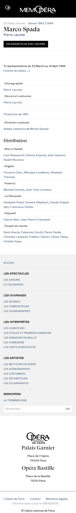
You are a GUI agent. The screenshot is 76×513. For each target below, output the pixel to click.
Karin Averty (12, 232)
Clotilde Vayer (13, 241)
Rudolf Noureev (14, 159)
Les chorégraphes (17, 311)
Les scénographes (17, 369)
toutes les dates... (16, 70)
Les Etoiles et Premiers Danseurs (27, 333)
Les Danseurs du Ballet (20, 338)
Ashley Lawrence (15, 129)
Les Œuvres (12, 302)
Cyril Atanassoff (14, 155)
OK (68, 408)
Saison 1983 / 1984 (40, 23)
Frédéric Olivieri (39, 236)
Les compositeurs (16, 306)
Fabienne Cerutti (32, 232)
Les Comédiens (14, 342)
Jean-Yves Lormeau (38, 189)
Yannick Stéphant (36, 202)
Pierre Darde (52, 232)
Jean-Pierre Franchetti (35, 219)
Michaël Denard (14, 189)
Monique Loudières (36, 172)
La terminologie (15, 400)
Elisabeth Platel (14, 202)
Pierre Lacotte (14, 34)
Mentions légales (57, 499)
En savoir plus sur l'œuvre (25, 44)
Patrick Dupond (36, 155)
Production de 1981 (16, 114)
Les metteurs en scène (20, 364)
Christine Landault (15, 236)
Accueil (9, 263)
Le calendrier (13, 284)
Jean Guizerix (56, 155)
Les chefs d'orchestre (20, 347)
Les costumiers (14, 374)
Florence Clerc (13, 172)
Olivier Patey (59, 236)
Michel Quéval (39, 129)
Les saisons (12, 280)
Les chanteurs (14, 328)
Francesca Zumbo (21, 207)
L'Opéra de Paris (14, 499)
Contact (35, 499)
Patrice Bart (11, 219)
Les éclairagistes (16, 383)
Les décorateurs (16, 378)
